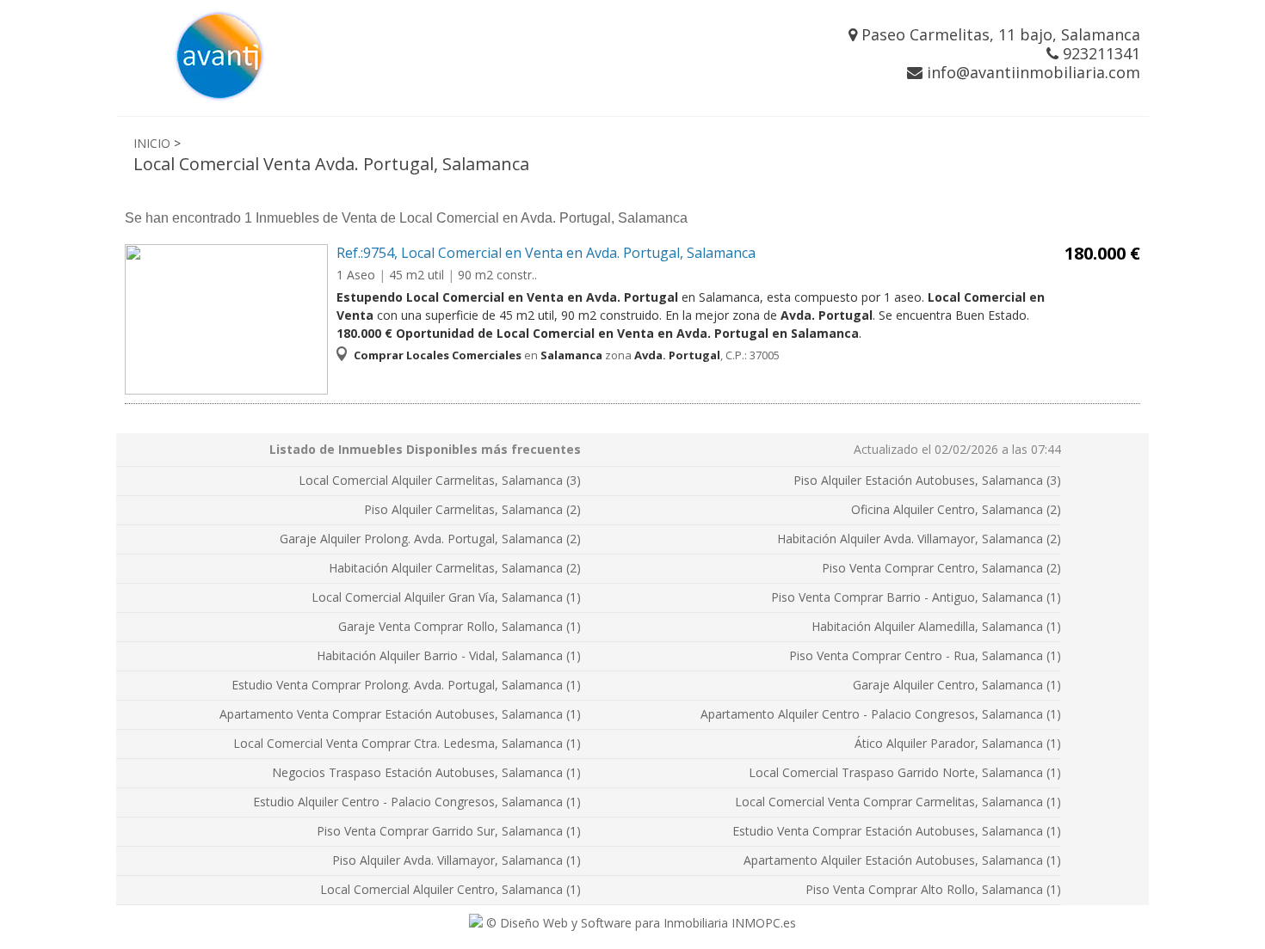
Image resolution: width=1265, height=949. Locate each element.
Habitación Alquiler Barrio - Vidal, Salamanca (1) (449, 655)
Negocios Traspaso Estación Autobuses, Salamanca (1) (426, 772)
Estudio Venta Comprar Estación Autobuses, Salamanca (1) (896, 831)
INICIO (151, 143)
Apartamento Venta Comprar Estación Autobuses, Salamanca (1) (400, 714)
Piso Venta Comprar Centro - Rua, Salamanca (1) (925, 655)
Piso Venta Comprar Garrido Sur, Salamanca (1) (449, 831)
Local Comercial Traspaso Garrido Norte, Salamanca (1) (905, 772)
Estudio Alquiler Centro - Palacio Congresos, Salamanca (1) (417, 801)
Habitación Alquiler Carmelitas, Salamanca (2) (455, 568)
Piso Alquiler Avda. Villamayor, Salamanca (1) (456, 860)
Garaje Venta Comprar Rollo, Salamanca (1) (459, 626)
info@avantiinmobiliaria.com (1031, 72)
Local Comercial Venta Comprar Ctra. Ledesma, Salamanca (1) (407, 743)
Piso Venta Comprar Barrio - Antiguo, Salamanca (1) (916, 597)
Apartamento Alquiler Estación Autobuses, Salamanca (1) (902, 860)
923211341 (1099, 53)
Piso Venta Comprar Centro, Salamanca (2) (941, 568)
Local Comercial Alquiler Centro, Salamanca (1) (450, 889)
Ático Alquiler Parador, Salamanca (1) (958, 743)
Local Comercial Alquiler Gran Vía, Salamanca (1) (446, 597)
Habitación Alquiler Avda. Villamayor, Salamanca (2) (919, 538)
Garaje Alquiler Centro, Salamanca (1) (957, 685)
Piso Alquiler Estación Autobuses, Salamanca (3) (927, 480)
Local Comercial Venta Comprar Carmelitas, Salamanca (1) (898, 801)
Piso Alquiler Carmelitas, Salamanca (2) (472, 509)
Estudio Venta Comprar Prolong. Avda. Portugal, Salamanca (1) (406, 685)
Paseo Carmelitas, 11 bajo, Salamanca (998, 34)
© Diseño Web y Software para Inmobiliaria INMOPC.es (639, 923)
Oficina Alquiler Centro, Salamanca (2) (956, 509)
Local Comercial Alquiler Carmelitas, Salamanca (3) (440, 480)
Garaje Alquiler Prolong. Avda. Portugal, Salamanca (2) (430, 538)
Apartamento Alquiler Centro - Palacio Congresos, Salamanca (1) (880, 714)
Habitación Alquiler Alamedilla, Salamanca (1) (936, 626)
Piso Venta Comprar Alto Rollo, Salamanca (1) (933, 889)
